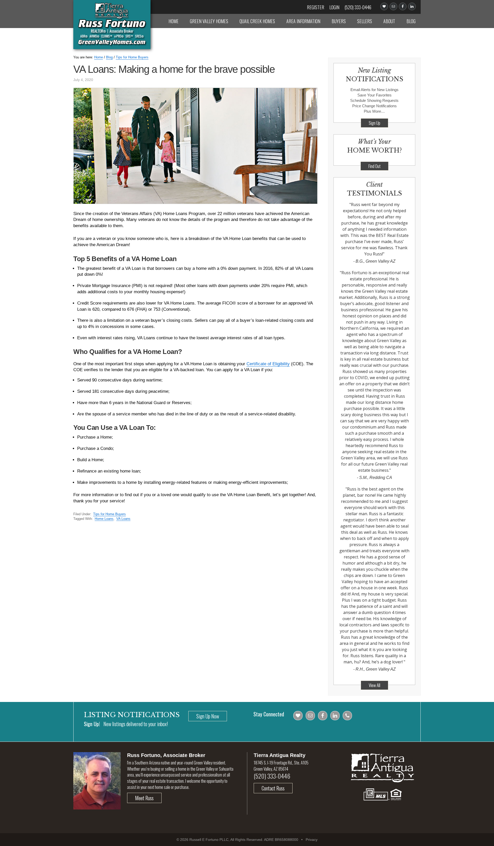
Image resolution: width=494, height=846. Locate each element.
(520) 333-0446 (358, 7)
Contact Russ (273, 788)
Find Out (374, 166)
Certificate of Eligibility (268, 363)
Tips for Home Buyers (109, 514)
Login (334, 7)
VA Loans (123, 519)
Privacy (311, 840)
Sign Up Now (207, 716)
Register (315, 7)
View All (374, 685)
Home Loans (104, 519)
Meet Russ (144, 798)
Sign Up (374, 123)
